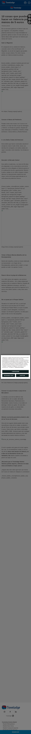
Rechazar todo (8, 375)
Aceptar (22, 375)
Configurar (15, 371)
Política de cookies (19, 367)
